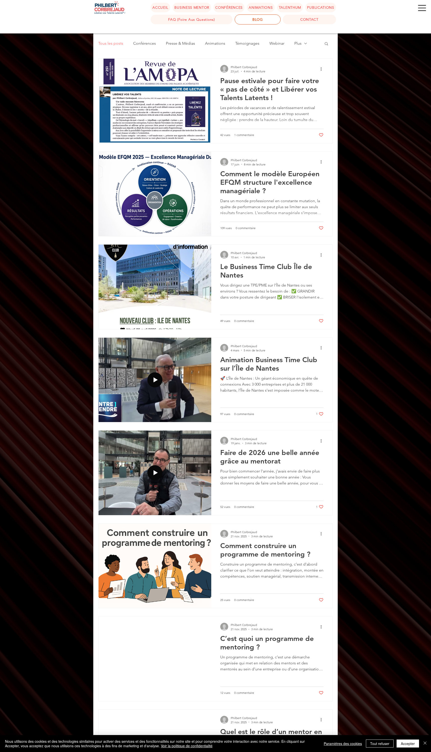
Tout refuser (379, 743)
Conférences (144, 43)
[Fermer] (425, 743)
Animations (215, 43)
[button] (422, 8)
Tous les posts (110, 43)
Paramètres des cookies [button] (343, 743)
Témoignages (247, 43)
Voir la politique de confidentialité (187, 745)
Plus (298, 43)
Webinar (276, 43)
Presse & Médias (180, 43)
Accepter (408, 743)
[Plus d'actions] (323, 69)
